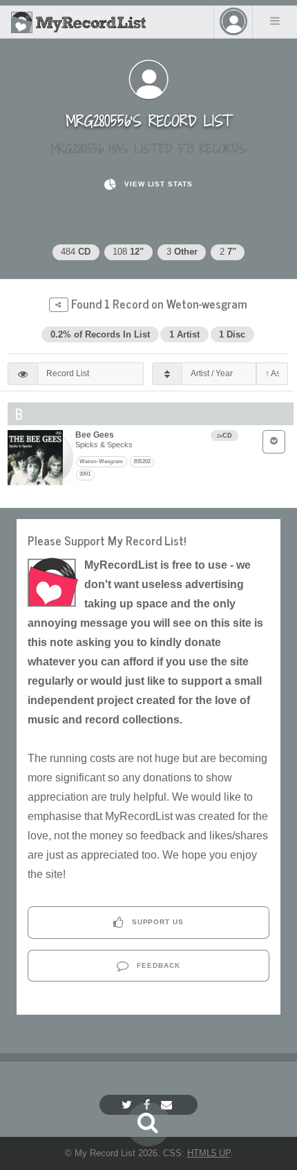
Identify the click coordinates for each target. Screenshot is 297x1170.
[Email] (168, 1105)
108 (128, 251)
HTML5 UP (208, 1153)
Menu (275, 21)
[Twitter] (128, 1105)
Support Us (156, 922)
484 (75, 251)
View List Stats (157, 184)
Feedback (157, 965)
